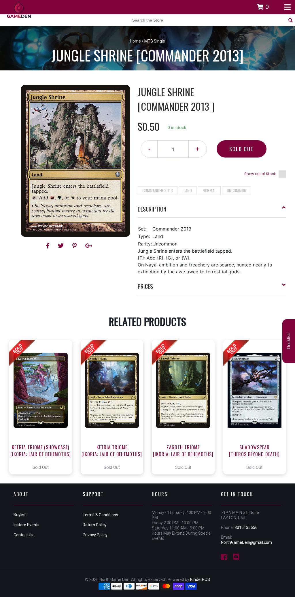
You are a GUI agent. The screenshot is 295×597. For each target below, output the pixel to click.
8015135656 (246, 527)
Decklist (288, 341)
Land (188, 190)
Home (135, 41)
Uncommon (236, 190)
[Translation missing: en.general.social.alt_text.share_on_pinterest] (75, 245)
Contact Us (23, 535)
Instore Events (26, 525)
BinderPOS (200, 579)
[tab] (212, 211)
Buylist (20, 514)
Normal (209, 190)
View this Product (43, 407)
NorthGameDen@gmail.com (246, 542)
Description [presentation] (152, 209)
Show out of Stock (260, 173)
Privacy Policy (95, 535)
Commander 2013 (157, 190)
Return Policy (95, 525)
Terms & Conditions (100, 514)
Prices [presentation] (145, 286)
